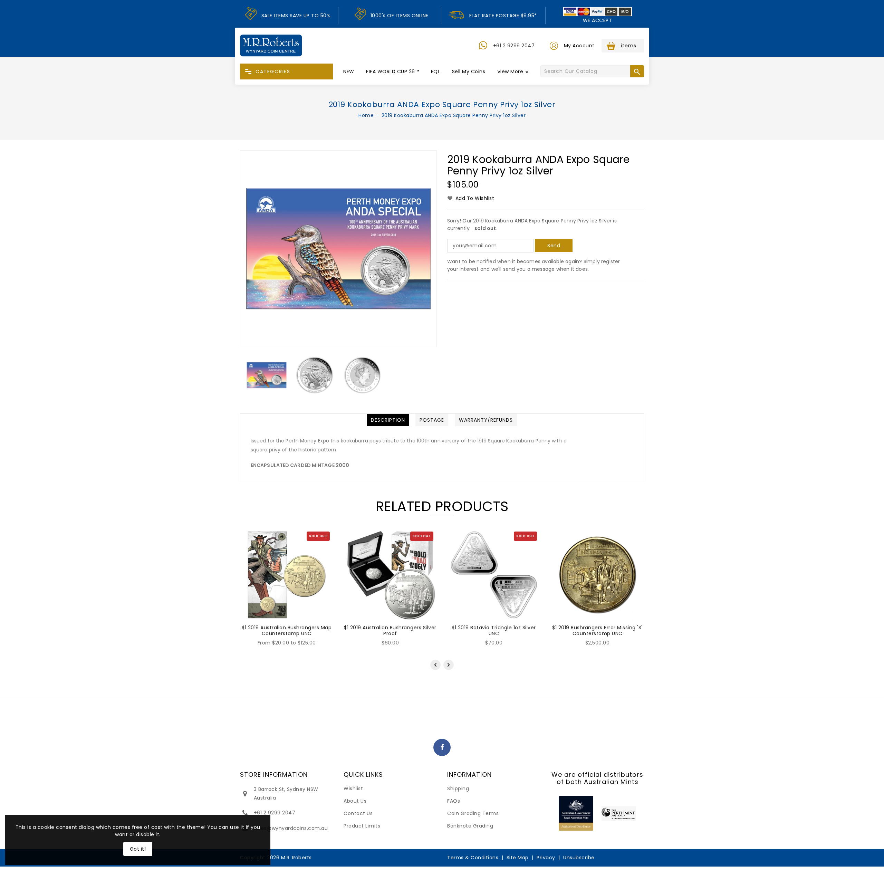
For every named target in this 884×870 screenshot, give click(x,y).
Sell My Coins (469, 71)
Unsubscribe (579, 857)
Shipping (458, 788)
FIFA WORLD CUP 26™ (392, 71)
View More (510, 71)
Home (366, 115)
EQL (435, 71)
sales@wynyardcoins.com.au (291, 828)
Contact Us (358, 813)
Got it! (138, 848)
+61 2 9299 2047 (514, 45)
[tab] (388, 420)
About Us (355, 800)
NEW (348, 71)
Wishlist (353, 788)
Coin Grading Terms (473, 813)
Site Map (518, 857)
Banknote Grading (470, 825)
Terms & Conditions (472, 857)
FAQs (453, 800)
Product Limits (362, 825)
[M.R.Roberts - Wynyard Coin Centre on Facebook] (442, 747)
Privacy (546, 857)
